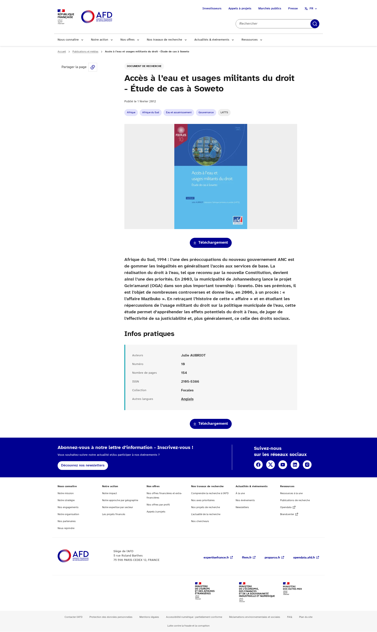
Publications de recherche (295, 500)
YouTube (282, 464)
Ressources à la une (291, 493)
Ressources (250, 39)
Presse (293, 8)
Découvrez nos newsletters (83, 465)
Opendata (285, 507)
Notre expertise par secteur (117, 507)
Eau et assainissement (179, 112)
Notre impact (109, 493)
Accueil (62, 51)
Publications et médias (85, 51)
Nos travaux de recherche (164, 39)
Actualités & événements (211, 39)
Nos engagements (68, 507)
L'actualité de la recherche (205, 514)
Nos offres (127, 39)
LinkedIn (295, 464)
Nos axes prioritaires (203, 500)
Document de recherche (144, 66)
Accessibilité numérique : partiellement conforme (194, 617)
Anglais (187, 399)
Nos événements (245, 500)
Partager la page (92, 67)
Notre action (99, 39)
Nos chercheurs (200, 521)
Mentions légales (149, 617)
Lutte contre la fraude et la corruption (188, 625)
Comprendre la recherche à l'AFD (210, 493)
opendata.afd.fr (304, 557)
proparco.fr (272, 557)
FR (311, 8)
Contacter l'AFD (73, 617)
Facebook (258, 464)
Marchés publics (269, 8)
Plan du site (305, 617)
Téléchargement (213, 243)
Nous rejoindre (66, 528)
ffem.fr (247, 557)
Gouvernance (206, 112)
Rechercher (314, 23)
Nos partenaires (67, 521)
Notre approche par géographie (120, 500)
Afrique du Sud (150, 112)
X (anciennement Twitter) (270, 464)
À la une (240, 493)
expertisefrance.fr (216, 557)
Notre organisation (68, 514)
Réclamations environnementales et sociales (254, 617)
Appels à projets (239, 8)
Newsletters (242, 507)
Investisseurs (211, 8)
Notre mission (66, 493)
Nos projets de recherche (205, 507)
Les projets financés (113, 514)
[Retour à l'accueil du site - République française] (106, 17)
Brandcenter (287, 514)
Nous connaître (68, 39)
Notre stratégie (66, 500)
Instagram (307, 464)
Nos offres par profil (158, 504)
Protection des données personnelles (110, 617)
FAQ (289, 617)
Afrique (131, 112)
